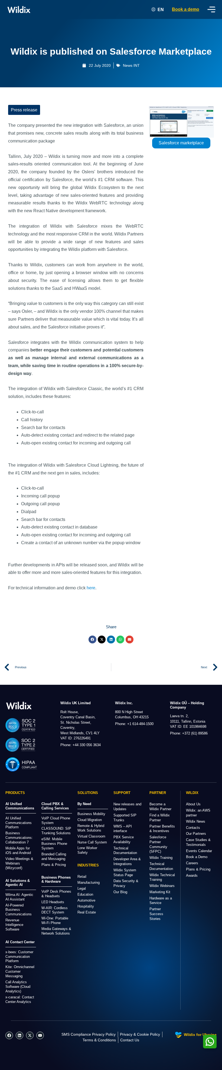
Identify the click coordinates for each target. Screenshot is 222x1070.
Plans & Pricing (198, 869)
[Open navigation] (211, 9)
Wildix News (195, 821)
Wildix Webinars (162, 886)
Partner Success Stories (156, 914)
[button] (92, 639)
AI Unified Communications (19, 806)
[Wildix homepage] (19, 9)
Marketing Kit (159, 892)
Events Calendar (199, 851)
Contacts (193, 828)
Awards (192, 875)
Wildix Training (160, 858)
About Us (193, 804)
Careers (192, 863)
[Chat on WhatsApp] (210, 1041)
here (91, 588)
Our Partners (196, 834)
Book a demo (185, 9)
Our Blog (120, 892)
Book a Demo (196, 857)
